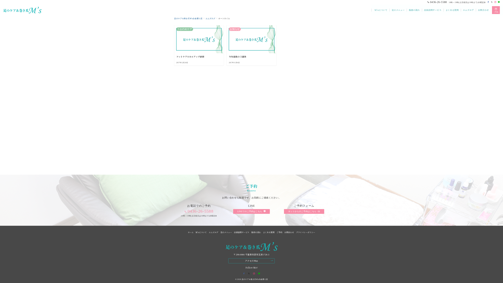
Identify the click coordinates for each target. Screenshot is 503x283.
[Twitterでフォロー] (492, 2)
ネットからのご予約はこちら (302, 211)
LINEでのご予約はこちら (250, 211)
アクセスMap (251, 261)
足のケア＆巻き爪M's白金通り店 (255, 279)
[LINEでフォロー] (499, 2)
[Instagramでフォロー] (495, 2)
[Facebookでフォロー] (488, 2)
